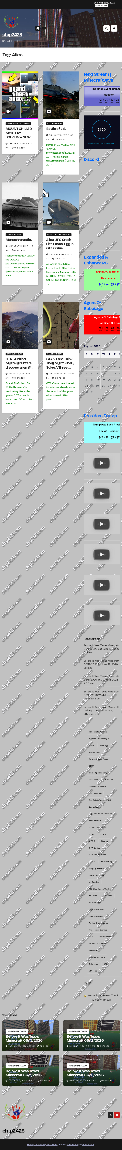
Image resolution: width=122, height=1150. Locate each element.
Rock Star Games (97, 943)
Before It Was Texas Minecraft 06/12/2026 (85, 1038)
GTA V (92, 861)
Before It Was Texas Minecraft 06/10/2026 (85, 1073)
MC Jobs (93, 895)
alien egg (103, 745)
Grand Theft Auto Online (18, 124)
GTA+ (91, 834)
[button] (106, 28)
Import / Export (96, 875)
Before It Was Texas (98, 759)
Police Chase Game (98, 923)
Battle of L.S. (56, 129)
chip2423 (12, 34)
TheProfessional (97, 957)
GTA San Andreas (97, 854)
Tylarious (93, 964)
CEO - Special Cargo (99, 773)
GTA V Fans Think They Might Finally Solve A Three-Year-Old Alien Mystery (60, 367)
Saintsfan (93, 950)
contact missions (97, 786)
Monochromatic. (19, 240)
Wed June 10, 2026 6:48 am (83, 1081)
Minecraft (107, 895)
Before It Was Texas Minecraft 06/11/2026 (24, 1073)
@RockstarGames (98, 732)
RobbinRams (105, 936)
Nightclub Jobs (96, 909)
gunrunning (106, 861)
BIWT (91, 766)
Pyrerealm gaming (98, 930)
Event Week (95, 807)
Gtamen (104, 841)
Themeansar (88, 1144)
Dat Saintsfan (95, 800)
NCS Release (95, 902)
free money (95, 820)
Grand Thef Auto (97, 827)
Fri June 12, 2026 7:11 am (82, 1046)
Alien (91, 745)
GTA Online (94, 848)
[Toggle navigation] (44, 28)
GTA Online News (54, 124)
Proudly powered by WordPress (42, 1144)
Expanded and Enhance (100, 814)
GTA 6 (92, 841)
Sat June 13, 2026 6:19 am (21, 1046)
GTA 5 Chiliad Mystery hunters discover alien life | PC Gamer (20, 365)
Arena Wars (94, 752)
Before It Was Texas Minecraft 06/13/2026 (24, 1038)
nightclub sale (96, 916)
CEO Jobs (93, 779)
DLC (109, 800)
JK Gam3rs (94, 882)
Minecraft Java (17, 1031)
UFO (106, 964)
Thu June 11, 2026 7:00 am (21, 1081)
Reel (91, 936)
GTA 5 (103, 834)
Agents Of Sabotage (99, 738)
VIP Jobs (93, 971)
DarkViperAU (95, 793)
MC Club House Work (99, 889)
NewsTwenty (73, 1144)
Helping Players (96, 868)
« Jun (100, 398)
